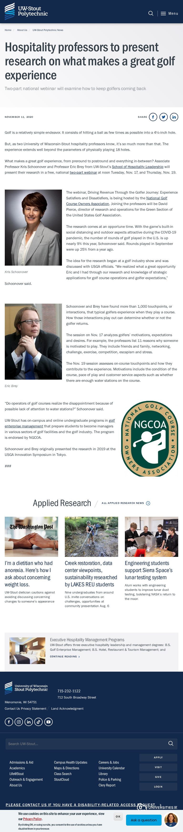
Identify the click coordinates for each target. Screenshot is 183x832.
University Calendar (112, 768)
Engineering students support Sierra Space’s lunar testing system (149, 570)
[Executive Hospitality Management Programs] (27, 650)
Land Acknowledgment (66, 709)
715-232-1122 (69, 691)
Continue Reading (63, 656)
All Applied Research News (123, 503)
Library (103, 774)
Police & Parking (110, 779)
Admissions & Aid (21, 762)
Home (8, 30)
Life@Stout (17, 774)
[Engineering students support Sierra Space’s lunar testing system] (151, 537)
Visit (158, 767)
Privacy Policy (32, 819)
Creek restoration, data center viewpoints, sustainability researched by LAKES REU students (91, 574)
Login (158, 786)
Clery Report (107, 785)
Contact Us (13, 709)
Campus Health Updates (70, 762)
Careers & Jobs (109, 762)
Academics (17, 768)
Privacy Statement (34, 709)
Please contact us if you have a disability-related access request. (81, 805)
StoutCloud (61, 779)
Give (158, 777)
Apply (158, 757)
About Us (22, 30)
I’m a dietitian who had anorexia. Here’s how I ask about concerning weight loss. (29, 574)
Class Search (62, 774)
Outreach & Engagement (26, 779)
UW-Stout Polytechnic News (48, 30)
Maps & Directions (66, 768)
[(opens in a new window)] (153, 117)
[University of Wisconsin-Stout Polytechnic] (26, 689)
